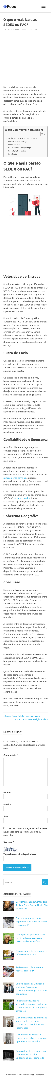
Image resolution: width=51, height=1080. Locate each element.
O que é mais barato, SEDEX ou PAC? (21, 138)
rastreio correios (22, 498)
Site (5, 816)
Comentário (10, 754)
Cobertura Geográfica (17, 151)
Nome (7, 792)
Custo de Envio (14, 144)
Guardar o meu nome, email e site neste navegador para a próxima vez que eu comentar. (25, 831)
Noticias (34, 29)
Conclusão (12, 154)
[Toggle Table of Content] (41, 134)
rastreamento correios (14, 477)
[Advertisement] (25, 56)
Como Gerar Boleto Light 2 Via (30, 719)
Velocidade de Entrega (17, 141)
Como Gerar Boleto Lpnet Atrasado (22, 715)
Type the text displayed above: (20, 854)
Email (7, 804)
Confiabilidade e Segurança (19, 147)
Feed (24, 29)
